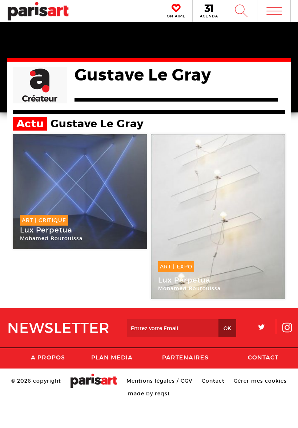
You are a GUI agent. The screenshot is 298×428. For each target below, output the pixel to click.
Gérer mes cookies (260, 381)
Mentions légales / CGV (159, 381)
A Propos (48, 357)
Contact (263, 357)
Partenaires (185, 357)
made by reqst (149, 393)
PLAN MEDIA (112, 357)
